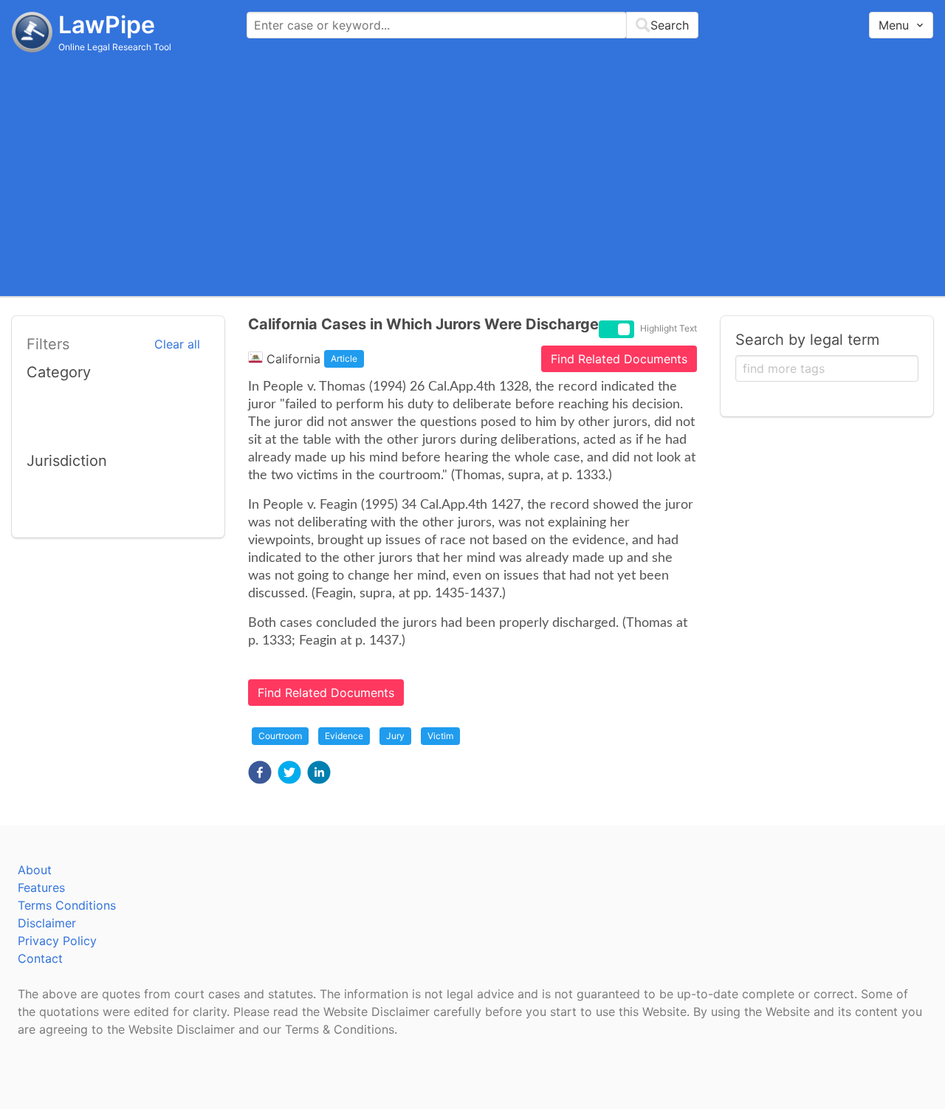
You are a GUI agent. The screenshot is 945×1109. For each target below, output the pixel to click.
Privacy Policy (57, 940)
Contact (40, 958)
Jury (395, 735)
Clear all (177, 344)
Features (41, 887)
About (35, 869)
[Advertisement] (472, 173)
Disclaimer (47, 923)
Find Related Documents (619, 358)
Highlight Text (668, 328)
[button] (260, 772)
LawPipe (106, 24)
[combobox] (472, 25)
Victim (440, 735)
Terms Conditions (67, 905)
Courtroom (280, 735)
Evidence (344, 735)
